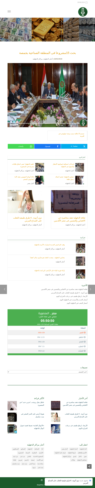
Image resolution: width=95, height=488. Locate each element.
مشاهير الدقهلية (82, 460)
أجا (42, 449)
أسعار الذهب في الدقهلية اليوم (77, 303)
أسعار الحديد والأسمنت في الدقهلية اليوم (73, 300)
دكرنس (27, 460)
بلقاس (29, 456)
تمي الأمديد (40, 460)
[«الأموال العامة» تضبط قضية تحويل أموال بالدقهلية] (12, 429)
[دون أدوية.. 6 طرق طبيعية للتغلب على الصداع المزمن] (55, 418)
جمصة (33, 460)
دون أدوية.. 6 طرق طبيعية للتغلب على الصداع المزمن (69, 293)
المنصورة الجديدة (38, 456)
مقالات (73, 460)
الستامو (23, 449)
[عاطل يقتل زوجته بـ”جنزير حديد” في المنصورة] (12, 406)
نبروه (34, 467)
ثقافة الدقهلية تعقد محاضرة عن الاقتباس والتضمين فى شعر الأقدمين (64, 289)
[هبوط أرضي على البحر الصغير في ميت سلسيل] (12, 418)
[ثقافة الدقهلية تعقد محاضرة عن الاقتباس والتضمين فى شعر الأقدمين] (55, 406)
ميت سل (24, 464)
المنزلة (28, 452)
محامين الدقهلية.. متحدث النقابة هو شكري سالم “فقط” (47, 257)
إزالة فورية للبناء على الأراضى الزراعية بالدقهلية (49, 270)
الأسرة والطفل (82, 452)
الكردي (41, 452)
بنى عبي (22, 456)
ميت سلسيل (16, 464)
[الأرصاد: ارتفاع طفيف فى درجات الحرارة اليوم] (55, 429)
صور (85, 456)
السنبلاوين (16, 449)
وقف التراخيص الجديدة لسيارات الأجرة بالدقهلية (49, 245)
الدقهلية (30, 449)
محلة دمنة (40, 464)
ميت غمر (40, 467)
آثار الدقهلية (83, 449)
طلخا (14, 460)
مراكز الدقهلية (38, 59)
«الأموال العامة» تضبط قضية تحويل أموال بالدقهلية (32, 427)
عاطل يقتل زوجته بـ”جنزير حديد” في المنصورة (31, 403)
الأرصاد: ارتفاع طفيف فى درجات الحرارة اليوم (71, 296)
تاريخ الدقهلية (72, 452)
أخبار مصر (30, 183)
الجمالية (37, 449)
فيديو (74, 456)
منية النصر (32, 464)
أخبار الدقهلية (48, 59)
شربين (20, 460)
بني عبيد (15, 456)
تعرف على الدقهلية (60, 452)
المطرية (34, 452)
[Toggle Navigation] (9, 12)
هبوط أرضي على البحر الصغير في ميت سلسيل (32, 415)
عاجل (80, 456)
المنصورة (20, 452)
